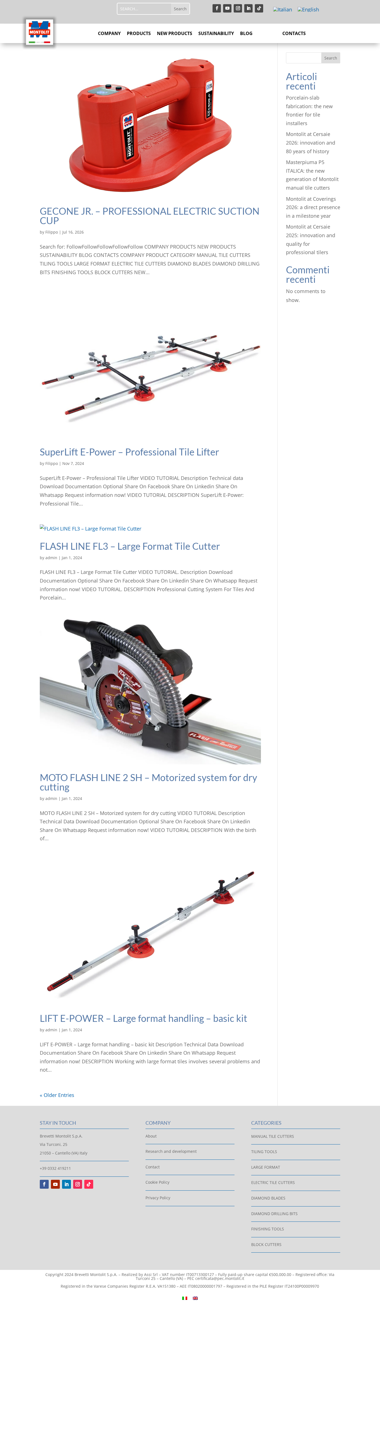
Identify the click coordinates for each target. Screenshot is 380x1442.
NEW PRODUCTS (174, 33)
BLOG (246, 33)
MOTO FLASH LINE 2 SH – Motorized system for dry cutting (148, 782)
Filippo (51, 232)
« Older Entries (57, 1095)
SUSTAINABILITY (216, 33)
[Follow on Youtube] (227, 8)
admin (51, 557)
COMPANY (109, 33)
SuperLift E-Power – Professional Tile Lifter (129, 451)
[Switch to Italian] (282, 9)
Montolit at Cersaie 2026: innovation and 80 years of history (310, 142)
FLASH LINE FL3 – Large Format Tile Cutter (130, 546)
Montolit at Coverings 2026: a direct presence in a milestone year (313, 207)
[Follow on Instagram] (238, 8)
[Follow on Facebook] (217, 8)
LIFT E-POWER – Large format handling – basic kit (143, 1018)
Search (330, 58)
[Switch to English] (308, 9)
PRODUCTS (139, 33)
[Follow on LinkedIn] (248, 8)
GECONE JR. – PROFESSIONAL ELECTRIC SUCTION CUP (150, 215)
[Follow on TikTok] (259, 8)
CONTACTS (294, 33)
